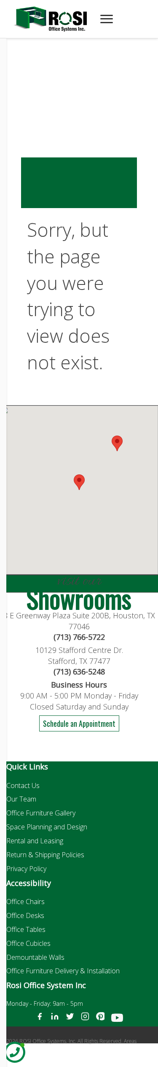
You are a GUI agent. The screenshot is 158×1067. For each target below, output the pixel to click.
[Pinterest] (100, 1019)
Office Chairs (25, 901)
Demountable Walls (35, 957)
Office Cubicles (28, 943)
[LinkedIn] (55, 1019)
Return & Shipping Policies (45, 854)
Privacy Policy (26, 868)
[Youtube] (117, 1019)
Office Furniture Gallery (40, 813)
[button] (117, 443)
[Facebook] (39, 1019)
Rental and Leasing (34, 840)
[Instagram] (85, 1019)
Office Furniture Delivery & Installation (63, 970)
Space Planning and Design (46, 826)
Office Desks (25, 915)
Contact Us (23, 785)
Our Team (21, 799)
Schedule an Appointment (79, 723)
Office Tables (26, 929)
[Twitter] (70, 1019)
